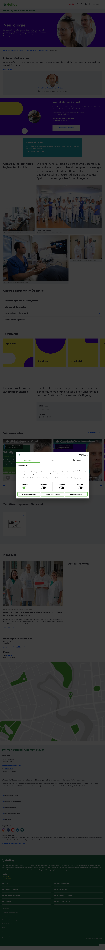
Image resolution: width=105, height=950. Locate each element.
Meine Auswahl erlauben (53, 494)
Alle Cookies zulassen (76, 494)
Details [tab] (53, 460)
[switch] (43, 488)
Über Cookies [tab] (77, 460)
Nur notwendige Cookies (29, 494)
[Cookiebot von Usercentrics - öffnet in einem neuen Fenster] (80, 454)
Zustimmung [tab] (28, 460)
